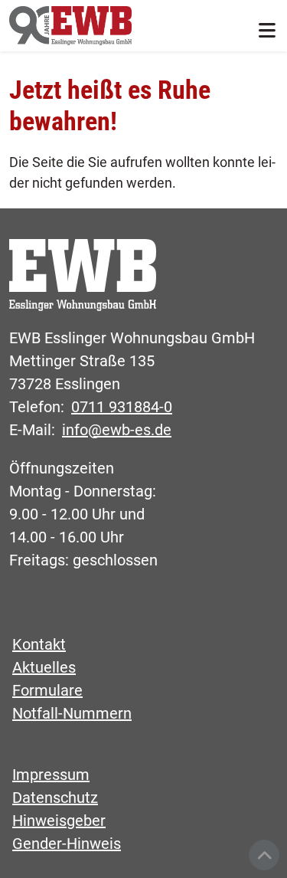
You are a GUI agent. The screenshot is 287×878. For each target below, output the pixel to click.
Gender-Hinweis (66, 843)
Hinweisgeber (59, 820)
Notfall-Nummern (72, 713)
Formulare (47, 690)
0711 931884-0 (121, 407)
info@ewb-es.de (116, 430)
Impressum (51, 774)
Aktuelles (44, 667)
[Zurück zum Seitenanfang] (264, 855)
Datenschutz (55, 797)
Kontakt (39, 644)
